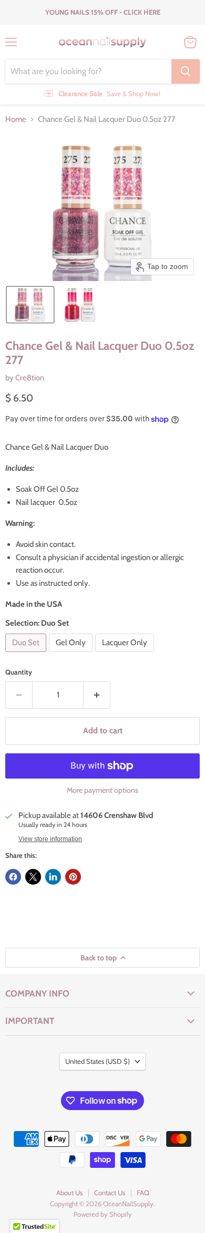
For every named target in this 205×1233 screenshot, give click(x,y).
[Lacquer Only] (126, 654)
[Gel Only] (72, 654)
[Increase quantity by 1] (97, 695)
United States (97, 1061)
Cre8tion (29, 377)
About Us (69, 1192)
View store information (50, 839)
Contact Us (109, 1192)
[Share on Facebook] (13, 877)
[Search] (185, 71)
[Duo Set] (27, 654)
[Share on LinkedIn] (53, 877)
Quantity (18, 672)
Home (15, 119)
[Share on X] (33, 877)
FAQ (143, 1192)
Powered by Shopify (103, 1214)
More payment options (102, 790)
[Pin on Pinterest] (73, 877)
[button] (30, 305)
